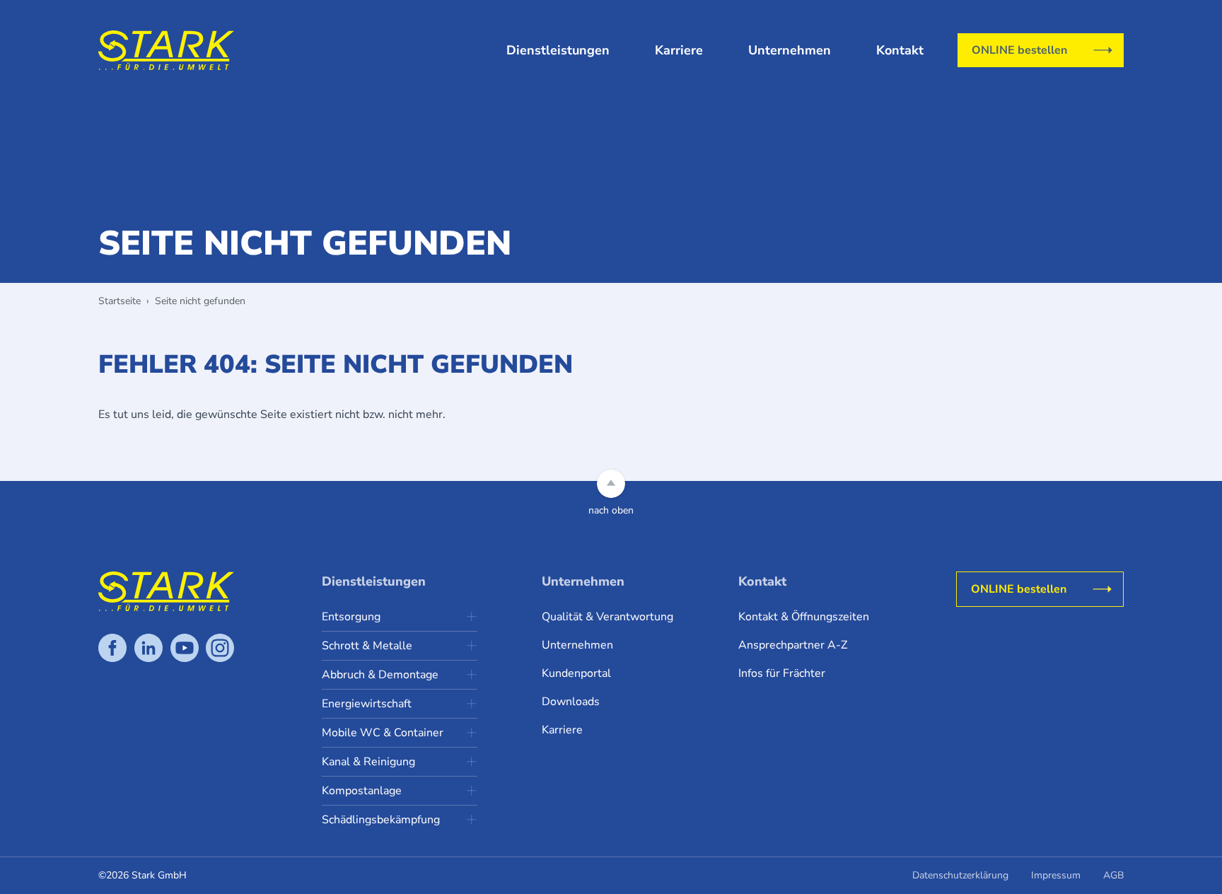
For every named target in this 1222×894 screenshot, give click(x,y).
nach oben (611, 510)
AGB (1113, 875)
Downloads (571, 701)
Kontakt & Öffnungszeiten (803, 617)
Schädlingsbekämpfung (381, 820)
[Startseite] (166, 50)
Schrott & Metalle (367, 646)
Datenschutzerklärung (960, 875)
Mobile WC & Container (382, 733)
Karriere (679, 50)
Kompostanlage (362, 791)
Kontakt (900, 50)
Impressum (1056, 875)
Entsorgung (351, 617)
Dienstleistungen (558, 50)
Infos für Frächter (781, 673)
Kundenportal (576, 673)
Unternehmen (789, 50)
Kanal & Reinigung (368, 762)
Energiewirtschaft (367, 704)
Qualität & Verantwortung (607, 617)
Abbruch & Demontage (380, 675)
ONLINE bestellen (1019, 50)
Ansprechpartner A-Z (792, 645)
